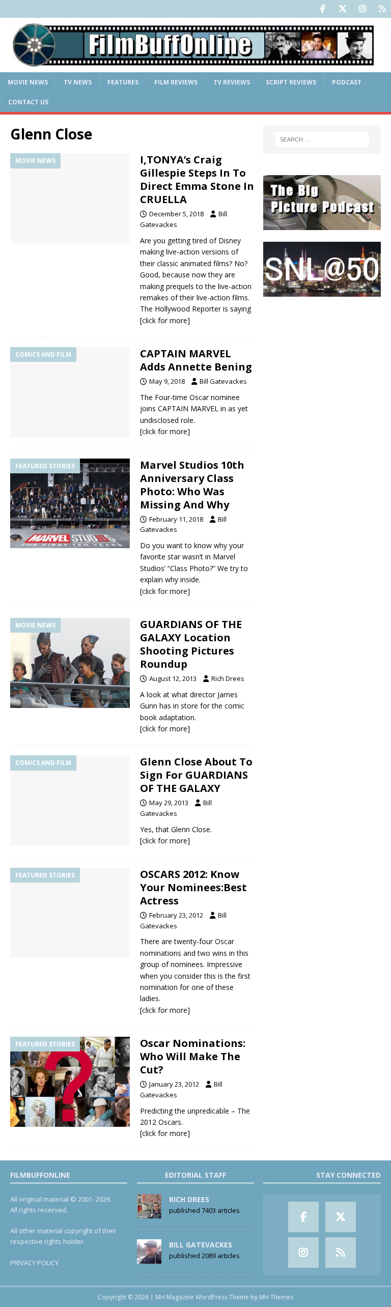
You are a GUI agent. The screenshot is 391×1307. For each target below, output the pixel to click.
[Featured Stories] (70, 504)
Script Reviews (291, 82)
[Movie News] (70, 198)
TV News (78, 82)
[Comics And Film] (70, 392)
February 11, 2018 (176, 519)
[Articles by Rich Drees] (149, 1212)
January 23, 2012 (174, 1084)
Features (122, 82)
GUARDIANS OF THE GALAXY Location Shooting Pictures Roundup (191, 644)
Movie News (28, 82)
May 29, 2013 (168, 802)
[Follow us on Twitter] (342, 9)
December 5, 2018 (176, 213)
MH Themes (276, 1297)
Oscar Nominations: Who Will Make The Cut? (192, 1056)
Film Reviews (176, 82)
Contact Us (28, 102)
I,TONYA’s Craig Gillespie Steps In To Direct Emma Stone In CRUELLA (197, 179)
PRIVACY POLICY (34, 1262)
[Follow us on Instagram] (362, 9)
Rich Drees (227, 678)
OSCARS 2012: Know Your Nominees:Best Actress (193, 887)
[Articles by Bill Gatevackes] (149, 1258)
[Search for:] (322, 139)
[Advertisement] (321, 359)
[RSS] (382, 9)
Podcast (346, 82)
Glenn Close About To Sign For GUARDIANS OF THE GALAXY (196, 775)
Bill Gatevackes (223, 381)
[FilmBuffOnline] (195, 66)
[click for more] (165, 320)
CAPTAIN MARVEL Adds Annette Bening (196, 360)
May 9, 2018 (167, 381)
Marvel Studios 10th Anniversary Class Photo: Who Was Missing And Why (192, 485)
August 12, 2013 (173, 678)
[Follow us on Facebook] (322, 9)
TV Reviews (231, 82)
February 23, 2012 (176, 915)
